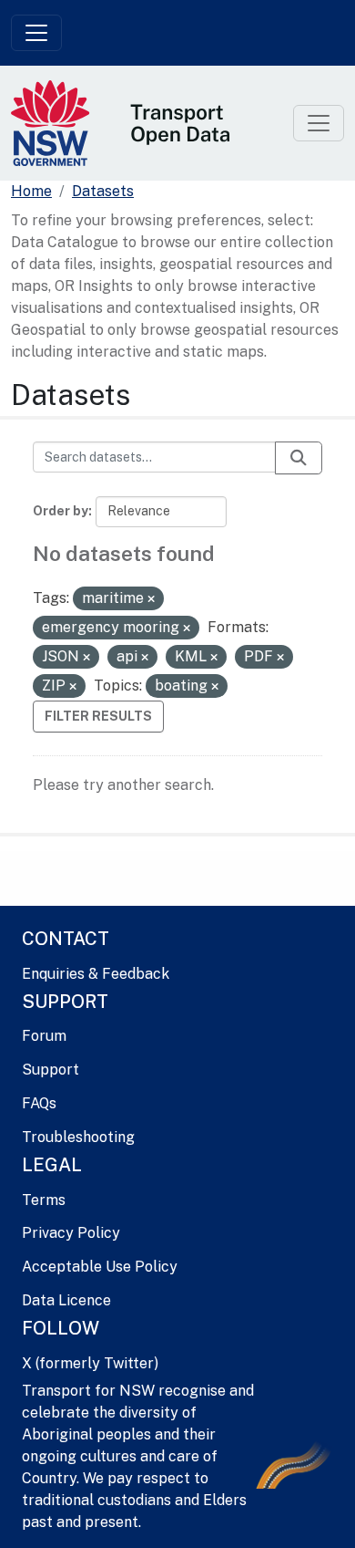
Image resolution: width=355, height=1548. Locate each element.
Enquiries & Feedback (95, 973)
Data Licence (66, 1300)
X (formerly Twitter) (90, 1363)
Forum (44, 1035)
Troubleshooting (78, 1137)
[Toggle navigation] (36, 33)
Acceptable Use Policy (100, 1266)
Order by (60, 511)
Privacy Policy (71, 1233)
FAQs (39, 1103)
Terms (44, 1200)
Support (50, 1069)
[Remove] (151, 599)
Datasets (103, 191)
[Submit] (298, 458)
